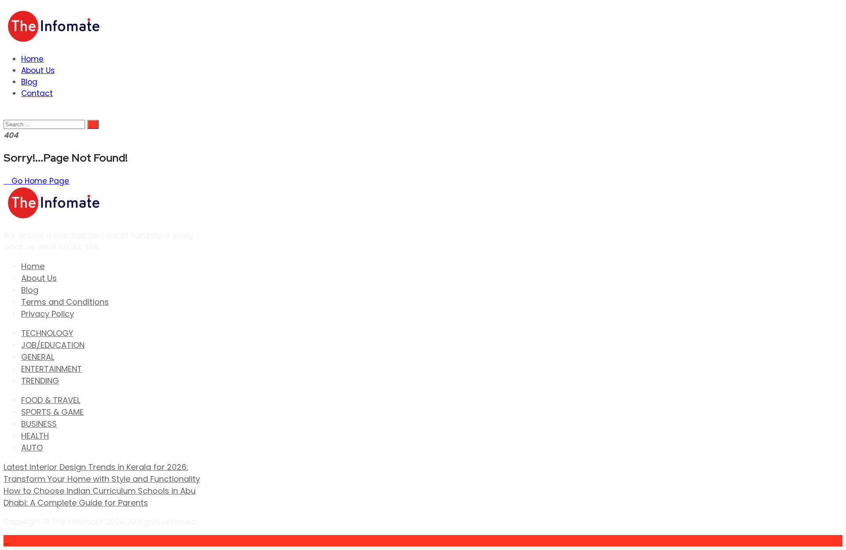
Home (32, 59)
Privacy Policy (47, 313)
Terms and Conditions (65, 301)
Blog (29, 82)
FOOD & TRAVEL (50, 400)
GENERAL (37, 356)
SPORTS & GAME (52, 411)
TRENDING (40, 380)
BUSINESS (39, 423)
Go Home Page (39, 181)
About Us (38, 70)
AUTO (32, 447)
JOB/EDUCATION (53, 345)
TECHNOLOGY (47, 333)
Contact (37, 93)
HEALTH (35, 435)
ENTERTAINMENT (51, 368)
